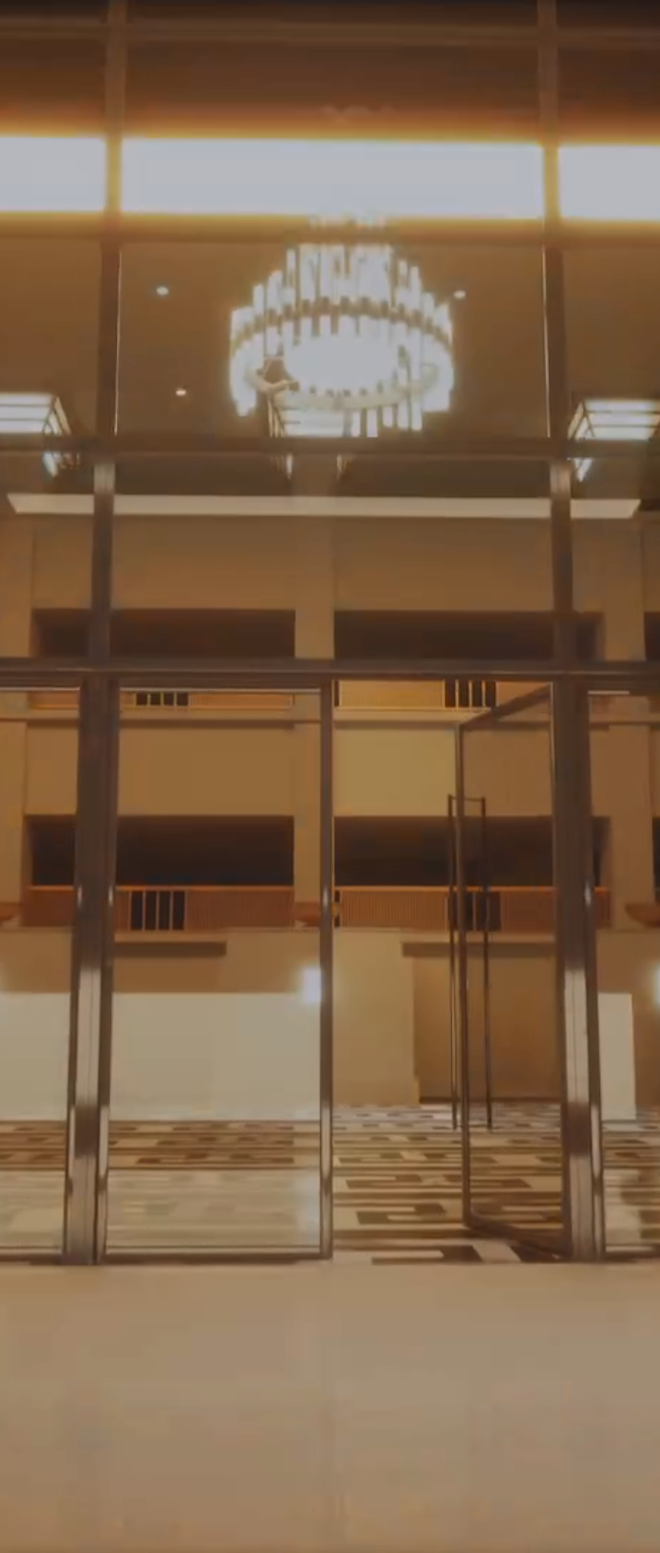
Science (86, 954)
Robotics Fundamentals (92, 615)
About (113, 526)
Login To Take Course (549, 1298)
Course (47, 526)
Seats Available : (325, 431)
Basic (53, 714)
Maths (82, 919)
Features (182, 526)
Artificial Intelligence (108, 1206)
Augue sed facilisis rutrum (130, 743)
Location (380, 526)
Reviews (454, 526)
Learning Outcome (282, 526)
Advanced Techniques (91, 822)
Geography (94, 989)
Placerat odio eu (105, 777)
